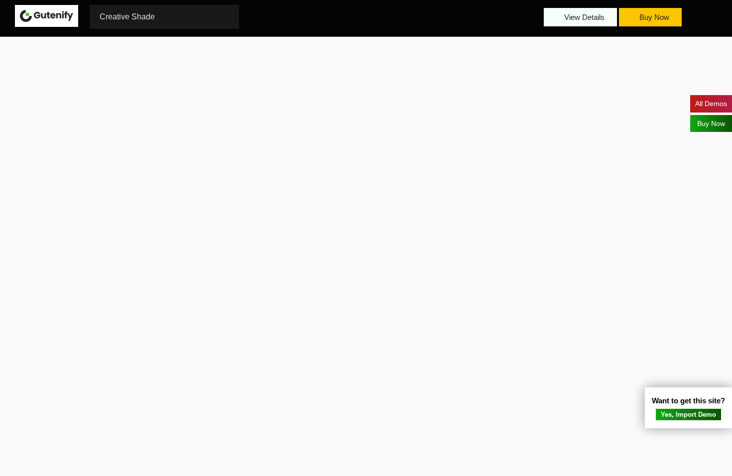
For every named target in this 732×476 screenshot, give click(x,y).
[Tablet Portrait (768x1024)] (297, 16)
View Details (583, 17)
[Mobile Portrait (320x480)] (337, 16)
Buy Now (653, 17)
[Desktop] (257, 16)
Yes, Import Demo (688, 414)
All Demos (711, 104)
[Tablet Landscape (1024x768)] (277, 16)
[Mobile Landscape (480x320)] (317, 16)
